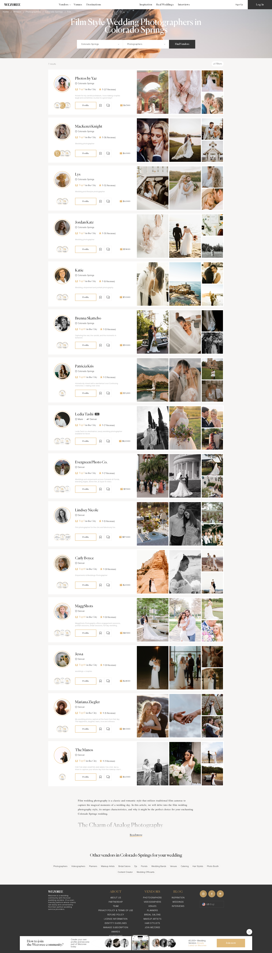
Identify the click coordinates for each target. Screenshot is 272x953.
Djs (135, 866)
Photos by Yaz (86, 78)
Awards (115, 931)
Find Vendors (182, 44)
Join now (231, 943)
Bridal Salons (124, 866)
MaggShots (84, 606)
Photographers (33, 12)
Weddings (178, 902)
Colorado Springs (54, 12)
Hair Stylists (198, 866)
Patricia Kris (84, 366)
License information (115, 919)
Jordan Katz (84, 222)
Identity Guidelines (116, 923)
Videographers (78, 866)
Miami (80, 419)
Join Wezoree (152, 927)
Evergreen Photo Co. (91, 462)
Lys (77, 174)
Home (6, 12)
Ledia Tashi (84, 414)
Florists (144, 866)
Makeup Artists (108, 866)
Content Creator (125, 872)
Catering (185, 866)
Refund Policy (115, 914)
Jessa (79, 654)
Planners (93, 866)
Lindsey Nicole (86, 510)
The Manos (84, 750)
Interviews (184, 4)
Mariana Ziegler (87, 702)
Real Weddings (165, 4)
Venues (78, 4)
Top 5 (82, 89)
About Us (115, 897)
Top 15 (82, 713)
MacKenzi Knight (88, 126)
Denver (93, 419)
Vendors (17, 12)
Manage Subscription (115, 927)
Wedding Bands (158, 866)
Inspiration (146, 4)
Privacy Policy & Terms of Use (115, 910)
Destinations (93, 4)
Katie (79, 270)
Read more (136, 835)
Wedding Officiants (145, 872)
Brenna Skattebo (88, 318)
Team (116, 906)
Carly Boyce (84, 558)
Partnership (116, 902)
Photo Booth (213, 866)
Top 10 (82, 329)
